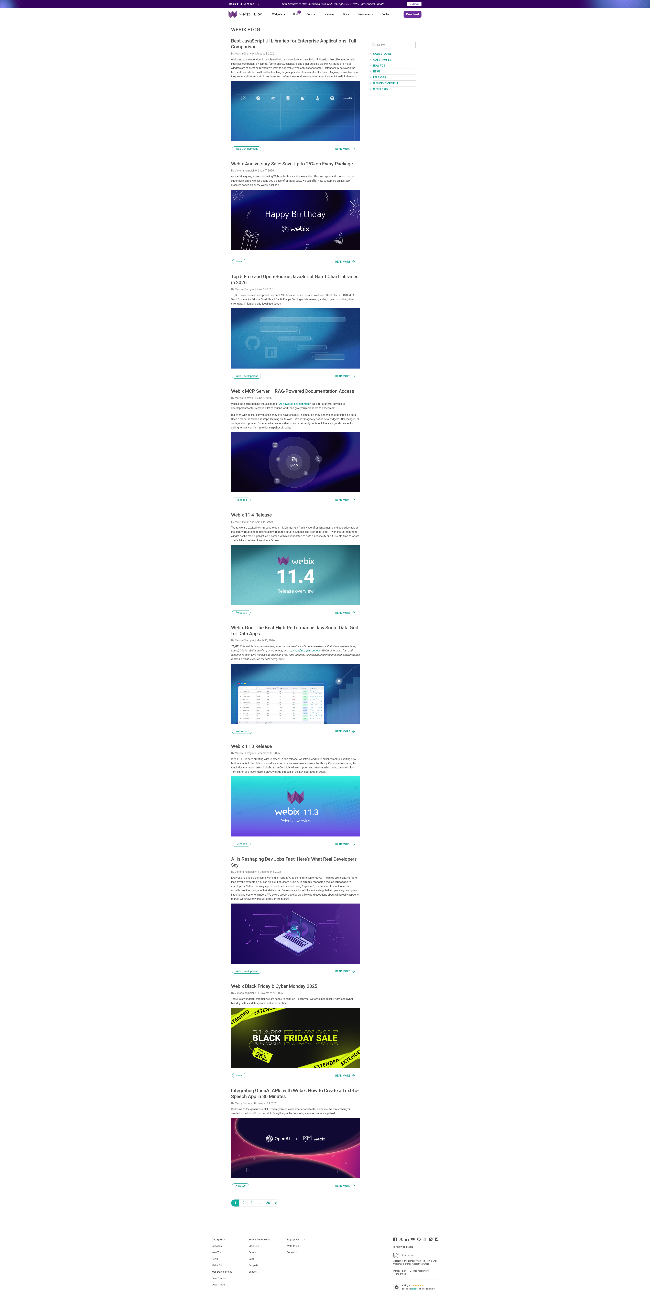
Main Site (254, 1246)
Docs (346, 14)
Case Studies (382, 53)
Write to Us (293, 1246)
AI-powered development (294, 403)
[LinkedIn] (407, 1239)
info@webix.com (403, 1246)
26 (268, 1203)
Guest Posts (382, 59)
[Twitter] (401, 1239)
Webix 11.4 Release (251, 515)
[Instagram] (430, 1239)
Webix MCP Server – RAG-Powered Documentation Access (292, 391)
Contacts (292, 1252)
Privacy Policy (399, 1271)
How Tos (217, 1252)
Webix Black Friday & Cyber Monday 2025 (274, 986)
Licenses (328, 14)
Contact (386, 14)
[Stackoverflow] (425, 1239)
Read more (342, 149)
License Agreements (419, 1271)
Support (253, 1271)
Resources (364, 14)
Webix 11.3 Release (251, 746)
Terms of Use (399, 1274)
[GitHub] (419, 1239)
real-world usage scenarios (304, 650)
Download (412, 14)
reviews (415, 1289)
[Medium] (436, 1239)
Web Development (247, 148)
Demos (310, 14)
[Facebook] (395, 1239)
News (239, 261)
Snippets (253, 1265)
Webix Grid (242, 731)
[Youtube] (413, 1239)
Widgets (277, 14)
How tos (241, 1185)
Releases (241, 499)
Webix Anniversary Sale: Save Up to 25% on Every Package (292, 164)
